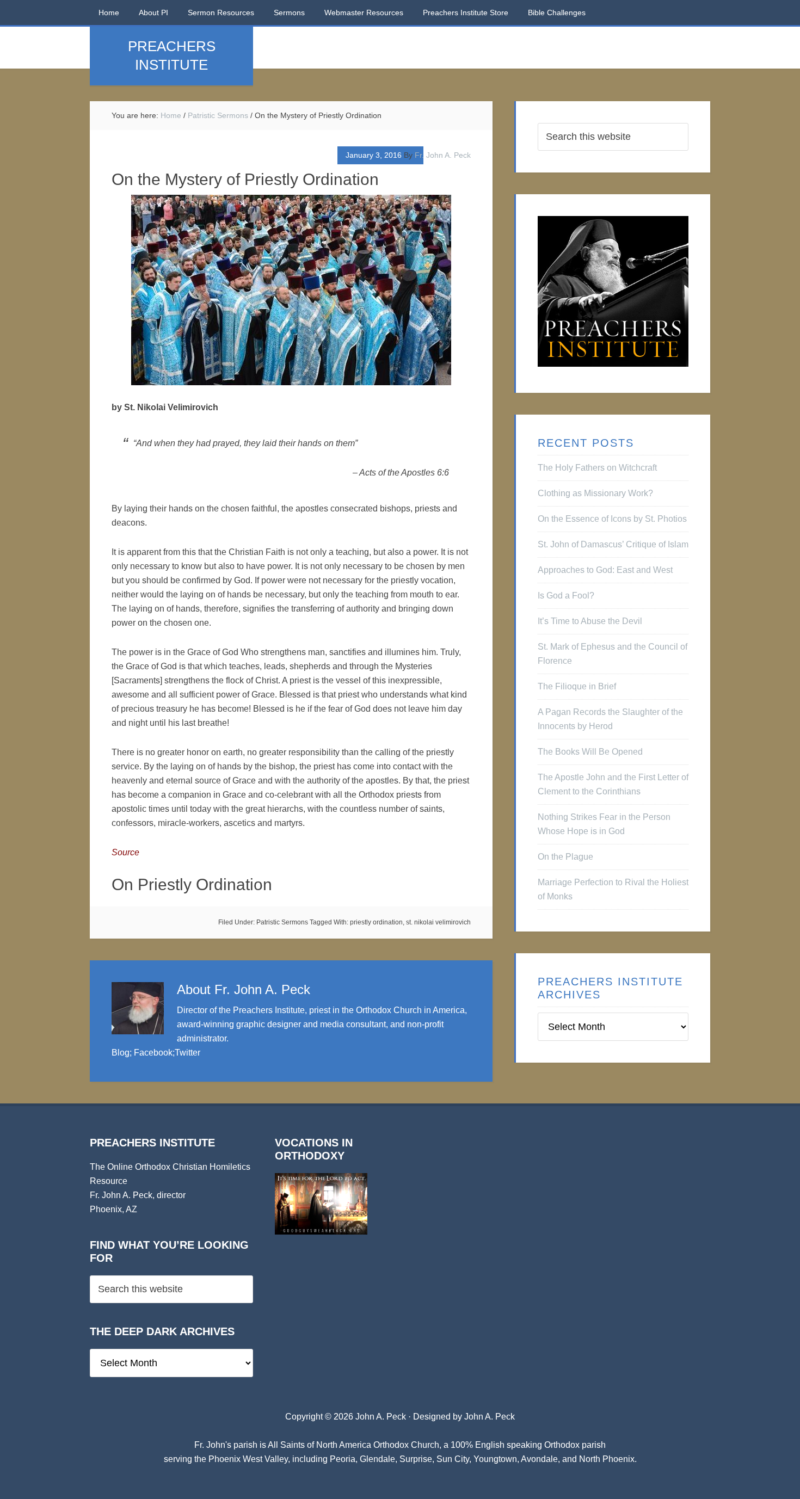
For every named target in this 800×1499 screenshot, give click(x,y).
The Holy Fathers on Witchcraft (597, 467)
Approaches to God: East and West (605, 570)
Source (125, 852)
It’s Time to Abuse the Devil (590, 621)
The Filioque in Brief (577, 686)
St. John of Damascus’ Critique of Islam (613, 544)
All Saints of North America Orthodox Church (353, 1444)
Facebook (153, 1052)
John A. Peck (489, 1416)
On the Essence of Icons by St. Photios (612, 518)
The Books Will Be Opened (590, 751)
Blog (121, 1052)
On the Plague (565, 856)
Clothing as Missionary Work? (595, 493)
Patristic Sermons (282, 922)
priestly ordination (376, 922)
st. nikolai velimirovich (438, 922)
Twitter (187, 1052)
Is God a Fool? (566, 595)
